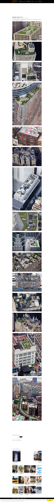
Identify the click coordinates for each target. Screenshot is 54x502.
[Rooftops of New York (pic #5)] (27, 145)
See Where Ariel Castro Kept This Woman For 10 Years (39, 484)
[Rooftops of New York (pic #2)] (27, 60)
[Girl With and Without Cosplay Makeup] (27, 483)
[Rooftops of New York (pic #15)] (27, 420)
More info (22, 501)
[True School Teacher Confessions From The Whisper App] (33, 472)
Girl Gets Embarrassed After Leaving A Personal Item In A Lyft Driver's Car (39, 474)
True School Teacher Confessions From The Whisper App (32, 473)
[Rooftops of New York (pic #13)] (27, 331)
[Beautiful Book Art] (27, 472)
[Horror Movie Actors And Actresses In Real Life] (21, 483)
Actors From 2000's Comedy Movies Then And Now (27, 494)
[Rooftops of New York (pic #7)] (27, 210)
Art (24, 1)
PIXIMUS (15, 1)
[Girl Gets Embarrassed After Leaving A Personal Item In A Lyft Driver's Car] (39, 472)
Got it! (50, 500)
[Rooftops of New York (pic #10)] (27, 271)
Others (35, 1)
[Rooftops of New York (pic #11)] (27, 291)
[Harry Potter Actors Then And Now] (15, 472)
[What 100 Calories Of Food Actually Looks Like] (21, 472)
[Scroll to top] (48, 498)
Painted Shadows (39, 493)
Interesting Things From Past (33, 484)
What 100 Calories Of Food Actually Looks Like (21, 473)
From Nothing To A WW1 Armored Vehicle (21, 494)
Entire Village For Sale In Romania (15, 494)
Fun (32, 1)
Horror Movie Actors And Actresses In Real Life (21, 484)
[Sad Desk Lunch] (15, 483)
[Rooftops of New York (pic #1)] (27, 40)
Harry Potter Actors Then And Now (15, 473)
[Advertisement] (27, 9)
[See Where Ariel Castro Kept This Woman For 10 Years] (39, 483)
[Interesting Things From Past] (33, 483)
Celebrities (28, 1)
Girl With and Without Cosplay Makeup (27, 484)
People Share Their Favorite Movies (33, 494)
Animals (20, 1)
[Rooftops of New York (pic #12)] (27, 311)
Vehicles (40, 1)
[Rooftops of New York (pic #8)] (27, 230)
